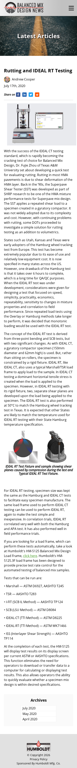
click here (30, 556)
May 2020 (30, 714)
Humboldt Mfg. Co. (48, 763)
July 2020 (29, 708)
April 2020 (30, 719)
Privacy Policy (38, 759)
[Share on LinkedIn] (24, 94)
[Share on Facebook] (18, 94)
